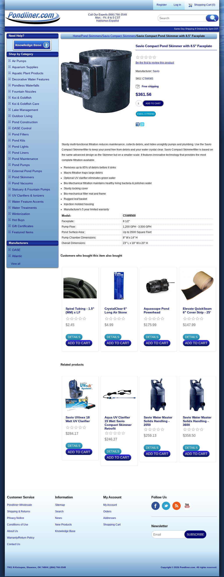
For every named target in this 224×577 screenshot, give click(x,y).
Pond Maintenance (25, 159)
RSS (176, 506)
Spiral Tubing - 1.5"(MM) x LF (80, 310)
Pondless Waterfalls (25, 85)
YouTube (187, 506)
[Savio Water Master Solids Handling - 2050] (158, 394)
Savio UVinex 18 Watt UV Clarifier (78, 419)
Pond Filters (20, 134)
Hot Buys (18, 220)
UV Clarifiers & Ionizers (28, 195)
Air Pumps (19, 61)
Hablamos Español (107, 20)
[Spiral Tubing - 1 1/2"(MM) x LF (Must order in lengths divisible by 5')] (80, 285)
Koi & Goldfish (22, 97)
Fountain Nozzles (24, 91)
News (58, 518)
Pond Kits (18, 140)
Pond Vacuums (22, 183)
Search (59, 511)
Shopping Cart (112, 524)
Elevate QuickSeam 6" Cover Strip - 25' (197, 310)
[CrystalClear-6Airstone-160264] (119, 285)
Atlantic (17, 256)
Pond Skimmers (23, 177)
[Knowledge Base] (32, 45)
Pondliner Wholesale (19, 504)
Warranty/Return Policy (20, 537)
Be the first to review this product (155, 62)
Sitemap (60, 504)
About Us (12, 531)
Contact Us (13, 544)
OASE (16, 250)
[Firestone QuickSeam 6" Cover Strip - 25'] (197, 285)
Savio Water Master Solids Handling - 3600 (197, 421)
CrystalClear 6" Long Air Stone (116, 310)
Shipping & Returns (18, 511)
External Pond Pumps (27, 171)
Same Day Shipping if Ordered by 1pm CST (196, 29)
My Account (110, 504)
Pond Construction (25, 122)
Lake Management (25, 110)
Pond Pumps (21, 165)
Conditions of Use (17, 524)
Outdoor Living (22, 116)
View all (15, 263)
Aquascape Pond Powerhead (156, 310)
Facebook (155, 506)
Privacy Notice (15, 518)
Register (162, 4)
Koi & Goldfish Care (25, 103)
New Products (63, 524)
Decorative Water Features (30, 79)
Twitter (166, 506)
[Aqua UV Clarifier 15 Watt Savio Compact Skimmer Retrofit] (119, 394)
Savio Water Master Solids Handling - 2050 (158, 421)
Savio (156, 71)
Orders (107, 511)
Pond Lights (20, 146)
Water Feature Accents (28, 201)
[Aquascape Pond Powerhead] (158, 285)
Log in (177, 4)
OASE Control (21, 128)
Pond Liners (20, 152)
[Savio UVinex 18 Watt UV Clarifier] (80, 394)
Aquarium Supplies (25, 67)
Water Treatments (24, 207)
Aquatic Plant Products (27, 73)
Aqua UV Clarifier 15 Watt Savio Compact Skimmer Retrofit (118, 423)
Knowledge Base (65, 531)
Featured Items (22, 232)
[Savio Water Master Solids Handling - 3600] (197, 394)
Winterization (21, 214)
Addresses (109, 518)
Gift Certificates (22, 226)
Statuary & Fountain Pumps (31, 189)
